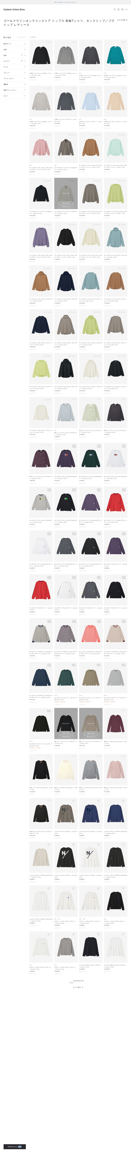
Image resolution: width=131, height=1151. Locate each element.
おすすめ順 (121, 20)
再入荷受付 (67, 203)
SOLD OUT (66, 193)
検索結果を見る (14, 1147)
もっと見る (77, 987)
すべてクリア (22, 37)
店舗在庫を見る (67, 206)
